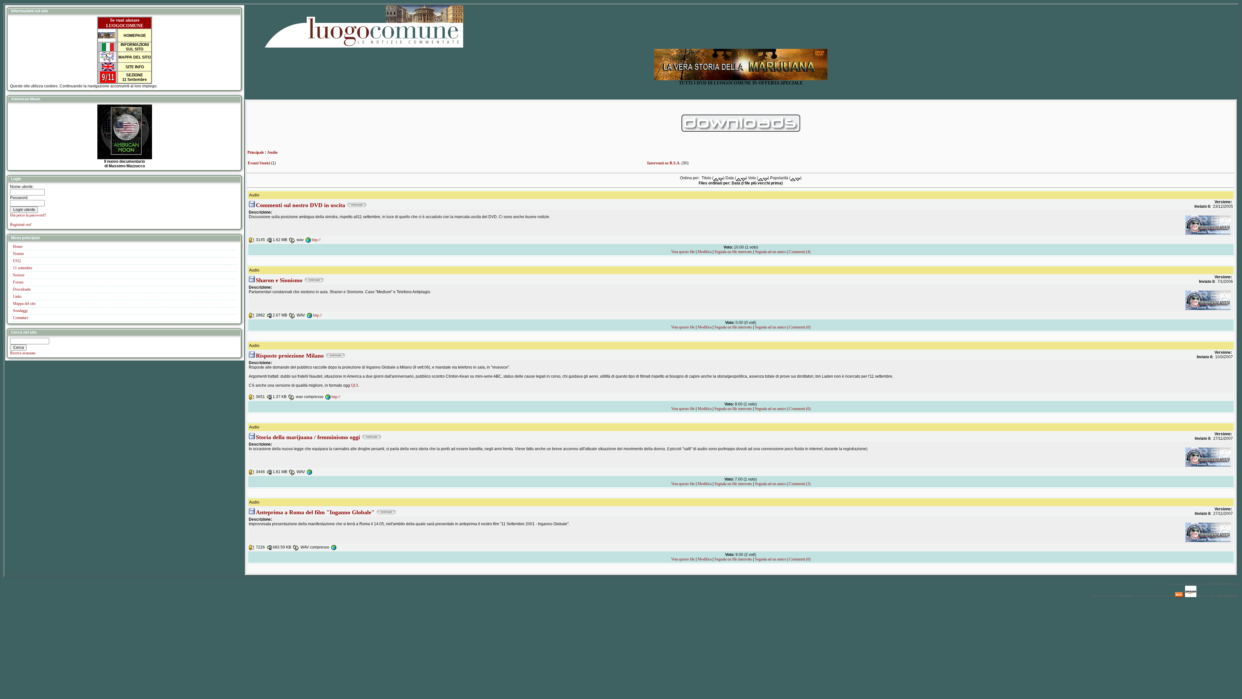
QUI (354, 385)
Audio (272, 152)
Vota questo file (683, 252)
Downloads (22, 289)
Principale (255, 152)
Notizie (18, 253)
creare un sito (1124, 596)
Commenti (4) (800, 252)
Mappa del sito (24, 303)
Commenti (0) (800, 327)
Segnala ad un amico (770, 252)
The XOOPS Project (1226, 584)
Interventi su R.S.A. (664, 163)
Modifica (705, 252)
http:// (316, 240)
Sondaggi (20, 310)
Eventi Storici (259, 163)
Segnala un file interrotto (733, 252)
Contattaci (20, 318)
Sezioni (18, 275)
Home (17, 246)
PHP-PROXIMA (1227, 596)
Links (17, 296)
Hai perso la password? (28, 215)
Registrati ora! (21, 224)
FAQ (17, 261)
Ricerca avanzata (22, 353)
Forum (18, 282)
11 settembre (22, 268)
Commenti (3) (800, 484)
